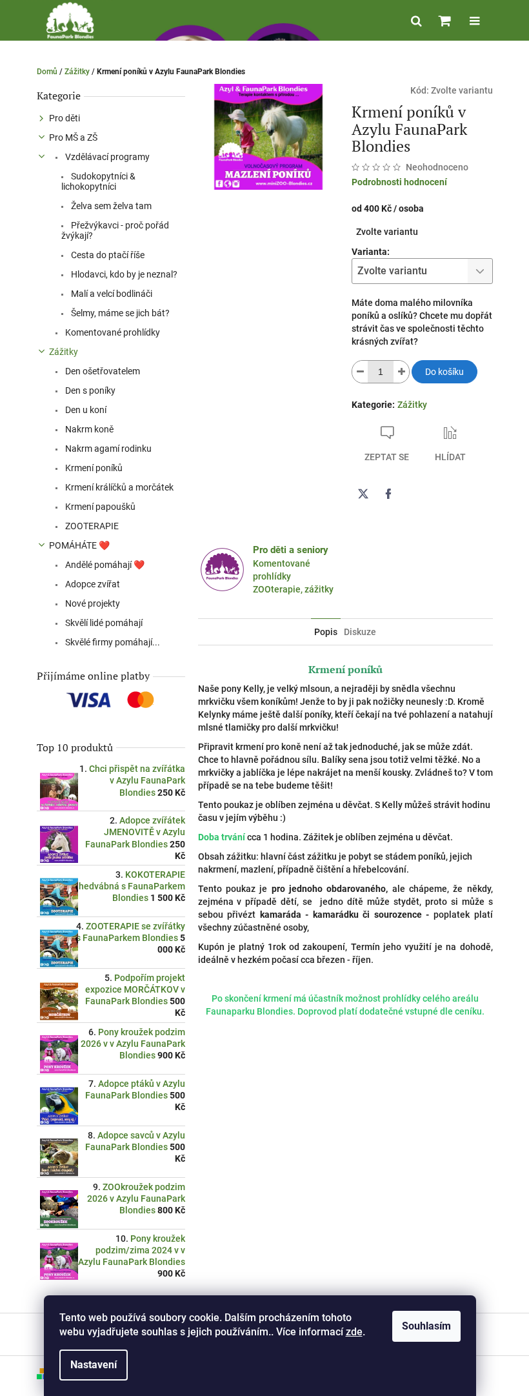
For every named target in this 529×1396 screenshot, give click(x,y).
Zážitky (63, 352)
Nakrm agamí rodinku (107, 448)
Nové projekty (91, 603)
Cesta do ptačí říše (107, 255)
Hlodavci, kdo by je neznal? (123, 274)
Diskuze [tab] (360, 632)
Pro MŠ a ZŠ (73, 137)
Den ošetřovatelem (101, 371)
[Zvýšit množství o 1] (401, 372)
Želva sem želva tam (110, 206)
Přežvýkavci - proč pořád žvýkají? (115, 230)
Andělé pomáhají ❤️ (104, 565)
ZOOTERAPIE (91, 526)
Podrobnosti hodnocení (399, 182)
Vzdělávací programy (106, 157)
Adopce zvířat (91, 584)
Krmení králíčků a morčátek (118, 487)
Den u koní (84, 410)
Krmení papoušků (99, 506)
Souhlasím (426, 1326)
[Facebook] (388, 493)
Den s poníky (89, 390)
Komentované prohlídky (111, 332)
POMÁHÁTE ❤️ (79, 545)
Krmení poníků (93, 468)
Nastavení (93, 1365)
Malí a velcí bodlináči (110, 293)
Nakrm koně (88, 429)
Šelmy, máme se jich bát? (119, 313)
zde (354, 1332)
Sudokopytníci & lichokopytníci (98, 181)
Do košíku (444, 372)
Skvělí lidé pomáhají (103, 623)
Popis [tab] (325, 632)
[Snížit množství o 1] (360, 372)
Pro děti (64, 118)
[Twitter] (363, 493)
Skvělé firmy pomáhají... (111, 642)
